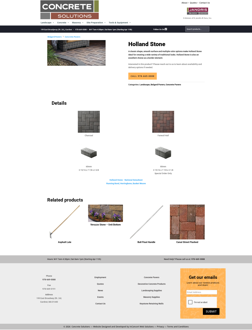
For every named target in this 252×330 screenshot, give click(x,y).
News (100, 290)
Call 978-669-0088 (142, 76)
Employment (100, 277)
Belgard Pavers (55, 36)
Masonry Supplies (151, 297)
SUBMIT (211, 311)
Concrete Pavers (72, 36)
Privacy (160, 326)
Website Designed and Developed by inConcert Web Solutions (123, 326)
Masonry (76, 22)
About (184, 2)
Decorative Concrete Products (152, 284)
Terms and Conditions (178, 326)
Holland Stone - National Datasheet (126, 180)
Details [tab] (59, 103)
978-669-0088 (81, 29)
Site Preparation (95, 22)
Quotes (193, 2)
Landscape (46, 22)
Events (100, 297)
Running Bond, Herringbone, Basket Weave (126, 183)
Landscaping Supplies (151, 290)
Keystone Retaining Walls (151, 303)
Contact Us (204, 2)
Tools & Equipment (118, 22)
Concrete (61, 22)
